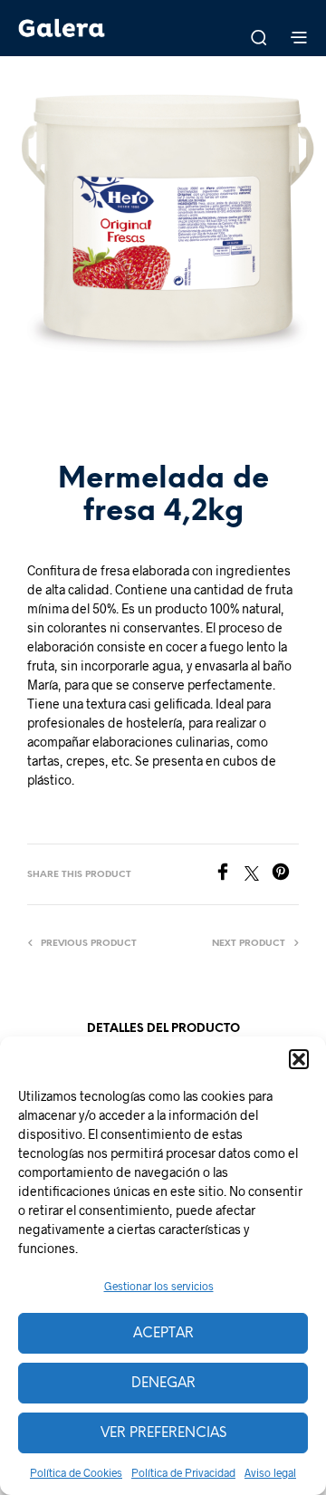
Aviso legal (270, 1472)
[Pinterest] (285, 874)
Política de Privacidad (183, 1472)
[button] (299, 1059)
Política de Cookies (76, 1472)
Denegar (163, 1383)
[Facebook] (229, 874)
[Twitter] (258, 874)
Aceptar (163, 1333)
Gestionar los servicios (159, 1285)
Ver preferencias (163, 1433)
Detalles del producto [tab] (163, 1029)
